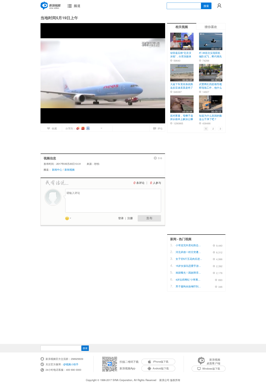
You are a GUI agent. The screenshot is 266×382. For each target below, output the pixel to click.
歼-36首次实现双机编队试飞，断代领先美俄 (210, 56)
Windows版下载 (211, 368)
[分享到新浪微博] (78, 128)
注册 (130, 218)
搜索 (206, 6)
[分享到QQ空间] (92, 128)
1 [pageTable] (206, 128)
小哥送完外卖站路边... (188, 245)
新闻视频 (69, 169)
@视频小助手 (70, 364)
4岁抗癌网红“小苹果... (188, 279)
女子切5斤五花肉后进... (189, 259)
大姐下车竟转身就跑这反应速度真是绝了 (181, 85)
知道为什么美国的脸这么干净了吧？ (210, 117)
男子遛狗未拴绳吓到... (188, 286)
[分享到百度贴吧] (88, 128)
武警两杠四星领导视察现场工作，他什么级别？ (210, 87)
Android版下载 (161, 368)
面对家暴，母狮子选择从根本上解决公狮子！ (181, 119)
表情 (69, 219)
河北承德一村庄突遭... (188, 252)
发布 (149, 218)
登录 (121, 218)
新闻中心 (57, 169)
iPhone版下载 (160, 361)
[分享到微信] (97, 128)
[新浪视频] (51, 5)
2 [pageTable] (213, 128)
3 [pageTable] (220, 128)
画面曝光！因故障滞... (188, 272)
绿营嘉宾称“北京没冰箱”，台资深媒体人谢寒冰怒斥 (180, 56)
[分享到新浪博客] (83, 128)
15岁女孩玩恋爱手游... (188, 266)
